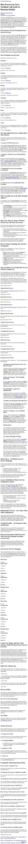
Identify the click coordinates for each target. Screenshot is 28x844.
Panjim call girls (18, 396)
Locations (6, 12)
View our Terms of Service (10, 838)
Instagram (13, 842)
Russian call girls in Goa (10, 161)
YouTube (18, 842)
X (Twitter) (8, 842)
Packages (10, 12)
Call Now (3, 14)
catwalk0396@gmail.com (6, 720)
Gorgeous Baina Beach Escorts (9, 307)
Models (2, 12)
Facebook (3, 842)
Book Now (3, 570)
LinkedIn (23, 842)
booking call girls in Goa (14, 553)
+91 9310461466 (8, 840)
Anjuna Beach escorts (13, 290)
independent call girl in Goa (12, 177)
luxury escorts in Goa (13, 485)
